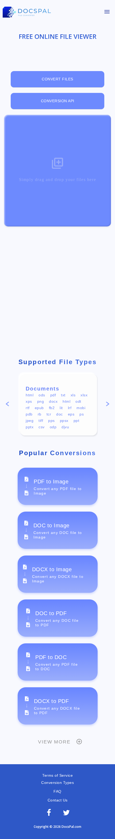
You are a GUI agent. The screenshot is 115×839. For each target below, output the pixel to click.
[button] (7, 404)
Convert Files (57, 79)
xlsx (83, 395)
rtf (28, 408)
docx (53, 401)
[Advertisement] (57, 293)
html (29, 395)
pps (51, 420)
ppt (76, 420)
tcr (49, 414)
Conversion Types (57, 782)
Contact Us (58, 800)
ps (81, 414)
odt (78, 401)
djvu (65, 427)
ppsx (64, 420)
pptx (29, 427)
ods (42, 395)
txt (63, 395)
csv (42, 427)
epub (39, 408)
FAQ (57, 791)
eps (71, 414)
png (40, 401)
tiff (41, 420)
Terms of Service (57, 775)
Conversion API (57, 101)
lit (61, 408)
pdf (53, 395)
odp (53, 427)
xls (73, 395)
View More (54, 742)
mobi (80, 408)
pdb (29, 414)
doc (59, 414)
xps (29, 401)
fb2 (52, 408)
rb (39, 414)
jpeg (29, 420)
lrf (70, 408)
